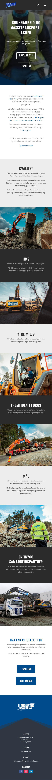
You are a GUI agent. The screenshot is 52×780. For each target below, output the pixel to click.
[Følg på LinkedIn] (31, 771)
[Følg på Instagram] (26, 771)
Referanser (26, 681)
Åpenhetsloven (26, 146)
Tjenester (26, 66)
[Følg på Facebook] (21, 771)
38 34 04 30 (26, 751)
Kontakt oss (26, 55)
